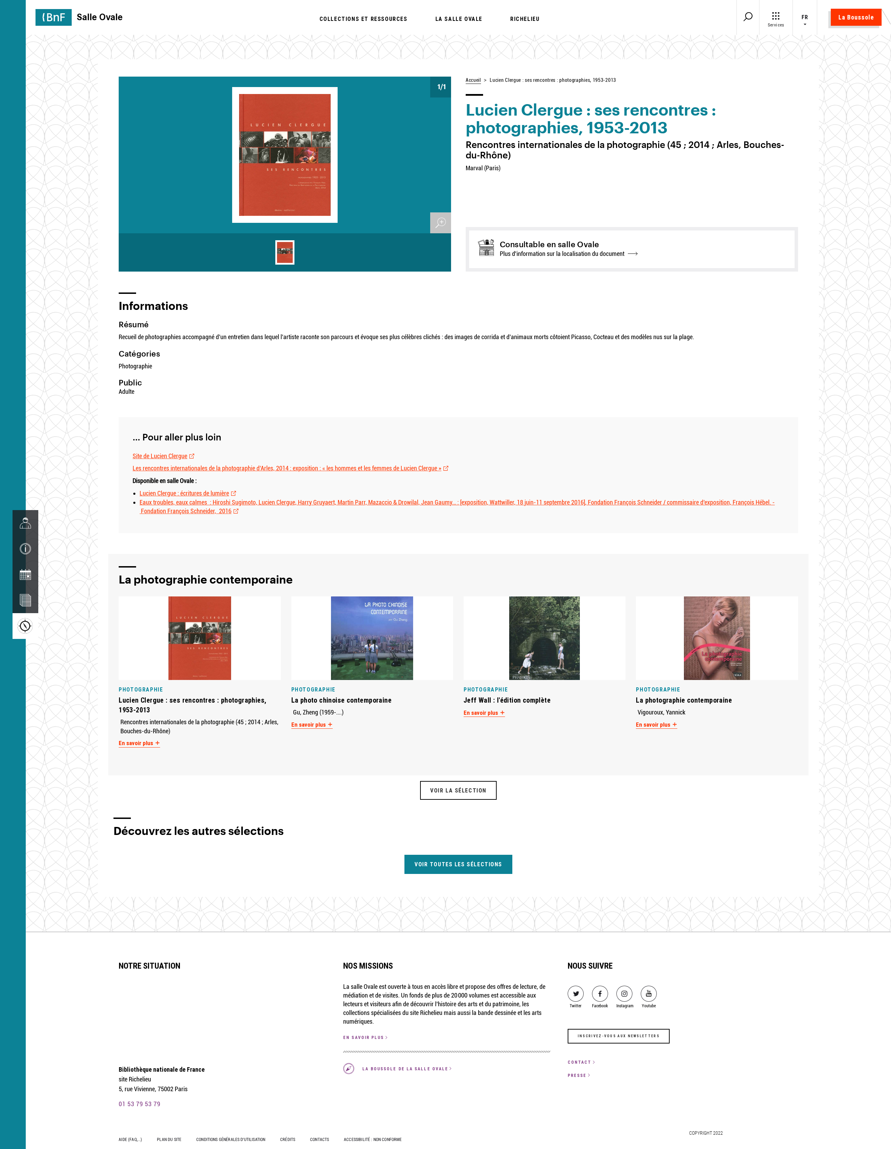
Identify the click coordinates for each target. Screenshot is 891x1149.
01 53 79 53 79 (139, 1104)
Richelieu (524, 18)
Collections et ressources (364, 18)
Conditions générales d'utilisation (230, 1139)
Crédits (287, 1139)
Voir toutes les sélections (458, 864)
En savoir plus (137, 743)
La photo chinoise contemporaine (341, 700)
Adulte (126, 391)
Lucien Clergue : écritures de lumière (184, 493)
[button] (25, 549)
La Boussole (856, 17)
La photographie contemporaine (684, 700)
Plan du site (169, 1139)
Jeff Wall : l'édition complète (507, 700)
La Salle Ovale (458, 18)
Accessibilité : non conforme (373, 1139)
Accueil (473, 80)
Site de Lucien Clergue (160, 456)
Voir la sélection (458, 790)
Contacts (319, 1139)
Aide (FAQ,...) (130, 1139)
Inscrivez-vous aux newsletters (619, 1036)
